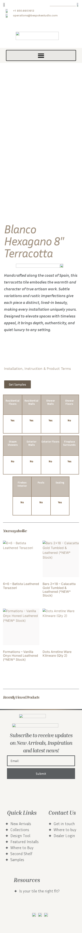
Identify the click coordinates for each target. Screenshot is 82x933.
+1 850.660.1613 (23, 10)
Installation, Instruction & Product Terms (37, 369)
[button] (41, 55)
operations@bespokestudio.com (35, 15)
